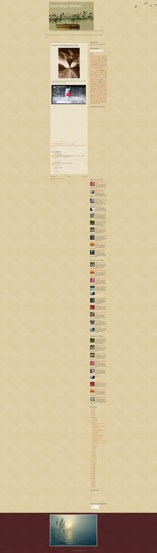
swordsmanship (99, 93)
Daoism (98, 65)
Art (96, 57)
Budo (101, 59)
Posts (93, 505)
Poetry (99, 87)
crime (104, 63)
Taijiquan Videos (93, 95)
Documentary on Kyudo (96, 437)
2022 (92, 415)
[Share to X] (71, 143)
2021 (92, 417)
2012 (92, 474)
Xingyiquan (99, 101)
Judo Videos (92, 73)
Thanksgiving (96, 96)
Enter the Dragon (98, 320)
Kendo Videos (94, 76)
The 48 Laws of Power (96, 97)
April (93, 454)
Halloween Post (98, 292)
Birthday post (97, 305)
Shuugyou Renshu (100, 89)
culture (92, 64)
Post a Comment (56, 171)
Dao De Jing (92, 65)
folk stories (98, 66)
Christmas (99, 63)
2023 (92, 414)
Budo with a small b (70, 145)
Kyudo (99, 77)
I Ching (93, 71)
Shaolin (91, 89)
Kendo (105, 75)
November (94, 420)
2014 (92, 471)
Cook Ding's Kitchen (65, 5)
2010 (92, 478)
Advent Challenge (93, 55)
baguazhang (56, 145)
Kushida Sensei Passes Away (100, 286)
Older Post (85, 176)
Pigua (95, 87)
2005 (92, 486)
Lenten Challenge (101, 78)
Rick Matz (57, 143)
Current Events (101, 64)
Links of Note (94, 79)
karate (93, 75)
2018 (92, 464)
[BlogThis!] (70, 143)
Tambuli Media (102, 95)
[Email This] (68, 143)
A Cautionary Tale (98, 213)
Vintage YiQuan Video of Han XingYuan (99, 443)
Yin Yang (91, 102)
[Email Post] (66, 143)
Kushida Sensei (93, 77)
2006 (92, 484)
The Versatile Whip (98, 369)
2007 (92, 483)
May (93, 452)
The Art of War (104, 97)
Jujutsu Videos (104, 73)
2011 (92, 476)
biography (102, 58)
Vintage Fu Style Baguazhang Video (98, 430)
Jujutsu (98, 73)
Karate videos (99, 75)
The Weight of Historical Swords (101, 235)
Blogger (84, 550)
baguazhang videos (62, 145)
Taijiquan (102, 94)
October (93, 422)
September (94, 445)
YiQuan (97, 102)
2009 (92, 479)
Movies (101, 85)
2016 (92, 468)
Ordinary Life (97, 86)
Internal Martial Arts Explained (100, 220)
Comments (94, 507)
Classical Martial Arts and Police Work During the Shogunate (99, 191)
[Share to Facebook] (72, 143)
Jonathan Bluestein (97, 72)
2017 (92, 466)
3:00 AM (55, 158)
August (93, 447)
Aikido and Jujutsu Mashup (97, 439)
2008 (92, 481)
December (94, 418)
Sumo (91, 93)
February (94, 457)
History (75, 145)
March (93, 455)
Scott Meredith (102, 88)
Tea (90, 96)
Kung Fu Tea (102, 76)
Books (96, 59)
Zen (101, 102)
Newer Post (53, 176)
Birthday (91, 59)
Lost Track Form (95, 432)
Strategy (98, 92)
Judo (104, 72)
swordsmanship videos (94, 94)
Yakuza (104, 101)
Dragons (103, 65)
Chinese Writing (93, 63)
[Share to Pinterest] (73, 143)
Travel (100, 98)
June (93, 450)
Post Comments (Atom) (59, 178)
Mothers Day (96, 85)
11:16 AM (56, 169)
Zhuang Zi (96, 103)
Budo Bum (92, 60)
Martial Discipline (98, 206)
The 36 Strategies (103, 96)
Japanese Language (99, 71)
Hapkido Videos (92, 70)
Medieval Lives (98, 327)
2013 (92, 473)
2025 (92, 410)
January (93, 459)
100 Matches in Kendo (96, 428)
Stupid (104, 92)
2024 (92, 412)
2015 (92, 469)
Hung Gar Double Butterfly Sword (98, 435)
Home (69, 176)
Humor (105, 70)
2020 (92, 461)
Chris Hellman (57, 154)
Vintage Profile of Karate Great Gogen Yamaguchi (100, 199)
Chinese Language (93, 62)
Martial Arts (79, 145)
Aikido (100, 55)
